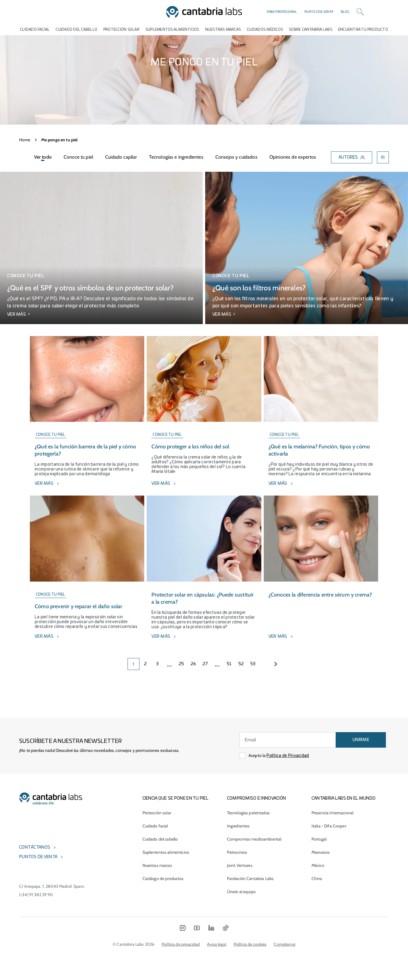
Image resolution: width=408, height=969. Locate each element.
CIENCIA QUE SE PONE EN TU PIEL (175, 798)
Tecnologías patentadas (248, 812)
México (318, 865)
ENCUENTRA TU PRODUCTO (363, 29)
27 (205, 664)
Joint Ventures (239, 865)
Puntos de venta (319, 11)
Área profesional (282, 11)
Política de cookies (250, 944)
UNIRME (360, 740)
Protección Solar (121, 29)
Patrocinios (237, 852)
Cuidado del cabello (76, 29)
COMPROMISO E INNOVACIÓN (256, 798)
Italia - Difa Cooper (329, 826)
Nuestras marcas (223, 29)
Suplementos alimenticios (172, 29)
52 (241, 664)
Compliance (284, 944)
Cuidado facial (155, 826)
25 (181, 664)
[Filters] (383, 157)
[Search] (360, 12)
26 (193, 664)
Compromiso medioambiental (254, 839)
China (317, 878)
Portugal (319, 839)
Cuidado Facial (35, 29)
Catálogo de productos (163, 878)
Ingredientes (238, 826)
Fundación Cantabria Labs (250, 878)
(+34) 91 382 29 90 (36, 894)
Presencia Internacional (332, 812)
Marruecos (321, 852)
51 (229, 664)
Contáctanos (34, 847)
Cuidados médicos (265, 29)
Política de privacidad (181, 944)
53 (253, 664)
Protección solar (156, 812)
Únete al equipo (241, 891)
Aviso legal (216, 944)
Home (24, 139)
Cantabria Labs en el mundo (343, 798)
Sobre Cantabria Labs (310, 29)
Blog (345, 11)
